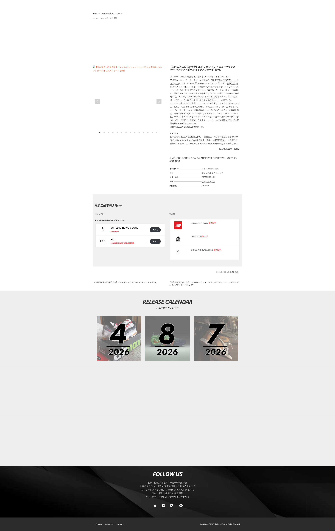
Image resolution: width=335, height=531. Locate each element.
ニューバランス (208, 169)
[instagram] (171, 506)
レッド (220, 173)
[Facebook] (163, 506)
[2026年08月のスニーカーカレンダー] (167, 338)
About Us (109, 524)
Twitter (208, 143)
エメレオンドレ (208, 181)
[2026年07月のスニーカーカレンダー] (216, 338)
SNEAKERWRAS (219, 524)
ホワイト (213, 173)
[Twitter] (155, 506)
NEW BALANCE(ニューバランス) (202, 97)
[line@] (180, 506)
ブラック (205, 173)
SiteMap (99, 524)
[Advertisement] (167, 43)
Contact (119, 524)
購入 (156, 230)
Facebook (217, 143)
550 (216, 169)
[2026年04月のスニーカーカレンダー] (119, 338)
